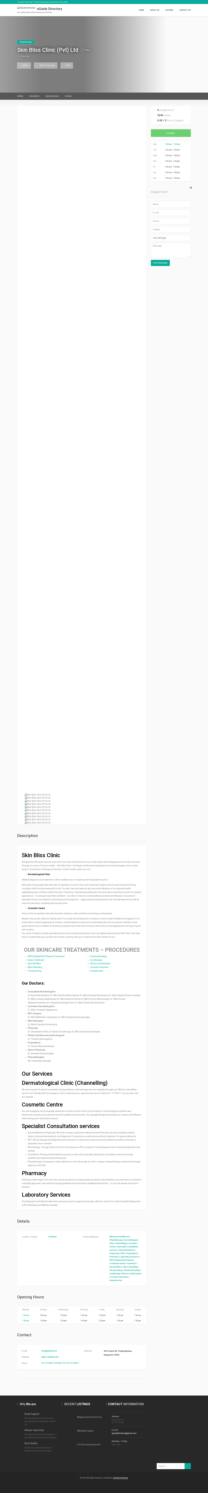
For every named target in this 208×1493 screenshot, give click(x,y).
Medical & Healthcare (119, 1236)
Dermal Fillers (34, 963)
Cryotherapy (96, 960)
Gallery (20, 96)
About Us (154, 10)
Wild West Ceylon (85, 1431)
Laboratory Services (129, 1257)
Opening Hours (52, 96)
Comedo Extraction (99, 967)
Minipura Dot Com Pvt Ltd (89, 1417)
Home (141, 10)
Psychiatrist (131, 1253)
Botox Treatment (36, 960)
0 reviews (178, 120)
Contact (68, 96)
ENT (123, 1253)
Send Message (160, 263)
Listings (169, 10)
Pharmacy (113, 1257)
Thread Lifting (34, 971)
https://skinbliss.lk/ (50, 1357)
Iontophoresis (96, 971)
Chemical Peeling (98, 956)
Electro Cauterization (100, 963)
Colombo (25, 56)
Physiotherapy (115, 1240)
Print (68, 65)
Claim (87, 50)
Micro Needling (35, 967)
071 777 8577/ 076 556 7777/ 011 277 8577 (60, 1363)
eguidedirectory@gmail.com (124, 1433)
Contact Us (185, 10)
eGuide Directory (120, 1478)
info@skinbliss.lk (49, 1351)
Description (34, 96)
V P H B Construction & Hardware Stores (96, 1444)
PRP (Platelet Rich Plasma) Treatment (46, 956)
